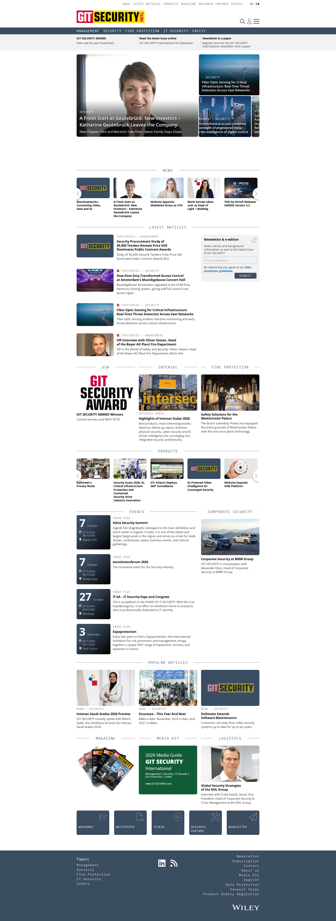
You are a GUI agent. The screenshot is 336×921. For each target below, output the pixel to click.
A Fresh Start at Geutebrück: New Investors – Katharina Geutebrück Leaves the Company (130, 121)
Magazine (188, 4)
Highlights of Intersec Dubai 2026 (164, 418)
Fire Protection (142, 31)
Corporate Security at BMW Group (227, 559)
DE (252, 4)
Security (112, 31)
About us (250, 870)
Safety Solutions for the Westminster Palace (219, 416)
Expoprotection (124, 632)
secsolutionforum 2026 (130, 562)
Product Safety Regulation (231, 894)
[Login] (249, 21)
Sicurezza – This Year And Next (162, 714)
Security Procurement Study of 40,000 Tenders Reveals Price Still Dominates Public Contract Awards (144, 245)
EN (257, 4)
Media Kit (249, 875)
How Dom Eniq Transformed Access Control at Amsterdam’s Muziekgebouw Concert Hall (151, 278)
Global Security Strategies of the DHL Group (221, 787)
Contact (251, 866)
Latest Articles (146, 4)
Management (88, 31)
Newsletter (248, 856)
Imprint (251, 880)
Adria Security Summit (130, 523)
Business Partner (213, 4)
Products (171, 4)
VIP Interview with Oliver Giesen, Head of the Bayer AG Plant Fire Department (146, 342)
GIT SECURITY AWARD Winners (100, 414)
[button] (75, 194)
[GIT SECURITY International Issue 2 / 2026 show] (114, 770)
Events (236, 4)
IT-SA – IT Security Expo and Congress (141, 597)
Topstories (126, 236)
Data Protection (242, 885)
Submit (245, 275)
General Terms (244, 889)
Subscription (245, 861)
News (126, 4)
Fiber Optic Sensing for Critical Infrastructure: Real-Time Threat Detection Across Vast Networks (226, 86)
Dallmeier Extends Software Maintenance (218, 716)
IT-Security (175, 31)
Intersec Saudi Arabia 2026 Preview (103, 714)
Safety (199, 31)
